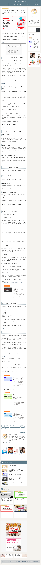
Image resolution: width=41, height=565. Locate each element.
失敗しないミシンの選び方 (11, 51)
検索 (29, 27)
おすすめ (3, 425)
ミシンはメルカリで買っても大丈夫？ (13, 46)
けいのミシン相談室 (20, 1)
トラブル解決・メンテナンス (20, 5)
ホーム (5, 4)
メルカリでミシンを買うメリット (12, 49)
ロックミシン (21, 425)
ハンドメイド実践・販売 (36, 5)
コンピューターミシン (8, 425)
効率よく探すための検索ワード (12, 52)
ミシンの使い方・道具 (28, 5)
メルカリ (3, 42)
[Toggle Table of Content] (20, 45)
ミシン (14, 425)
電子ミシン (3, 428)
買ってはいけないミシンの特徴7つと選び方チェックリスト (13, 282)
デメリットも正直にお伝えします (12, 50)
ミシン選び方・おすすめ (12, 5)
